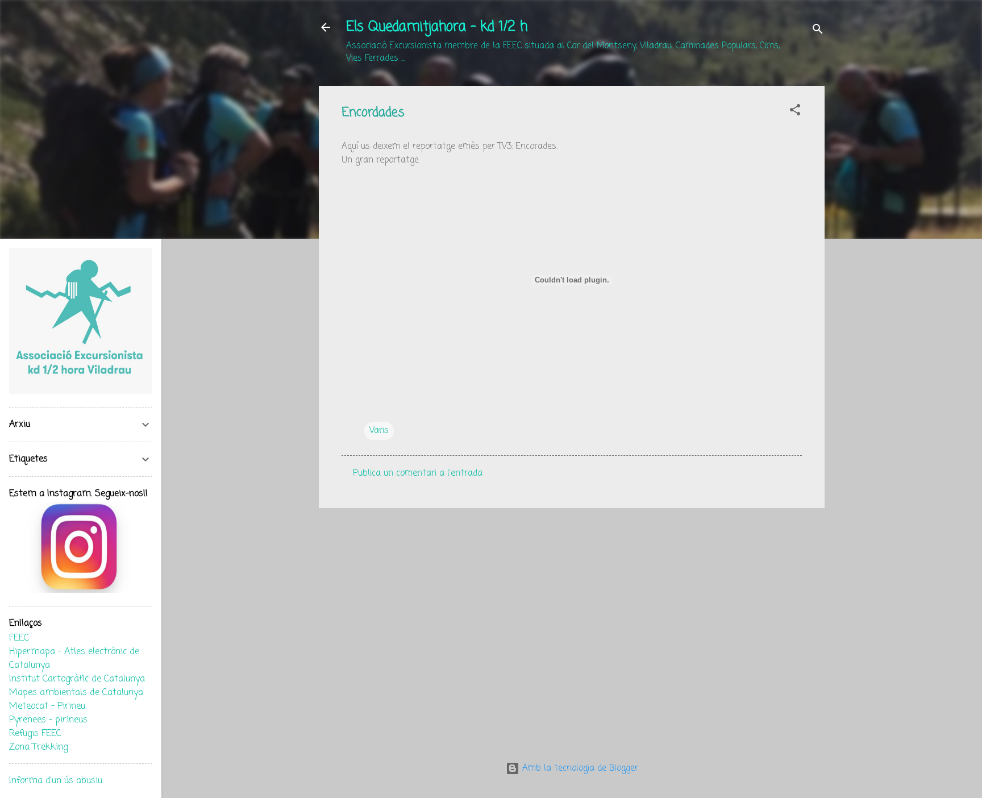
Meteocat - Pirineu (47, 706)
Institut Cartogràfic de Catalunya (77, 679)
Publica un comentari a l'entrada (417, 473)
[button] (795, 112)
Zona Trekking (38, 747)
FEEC (19, 638)
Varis (379, 431)
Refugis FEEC (35, 734)
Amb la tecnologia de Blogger (578, 768)
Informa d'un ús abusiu (55, 781)
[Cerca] (818, 31)
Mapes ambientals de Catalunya (76, 693)
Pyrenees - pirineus (48, 720)
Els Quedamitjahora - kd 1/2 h (436, 27)
